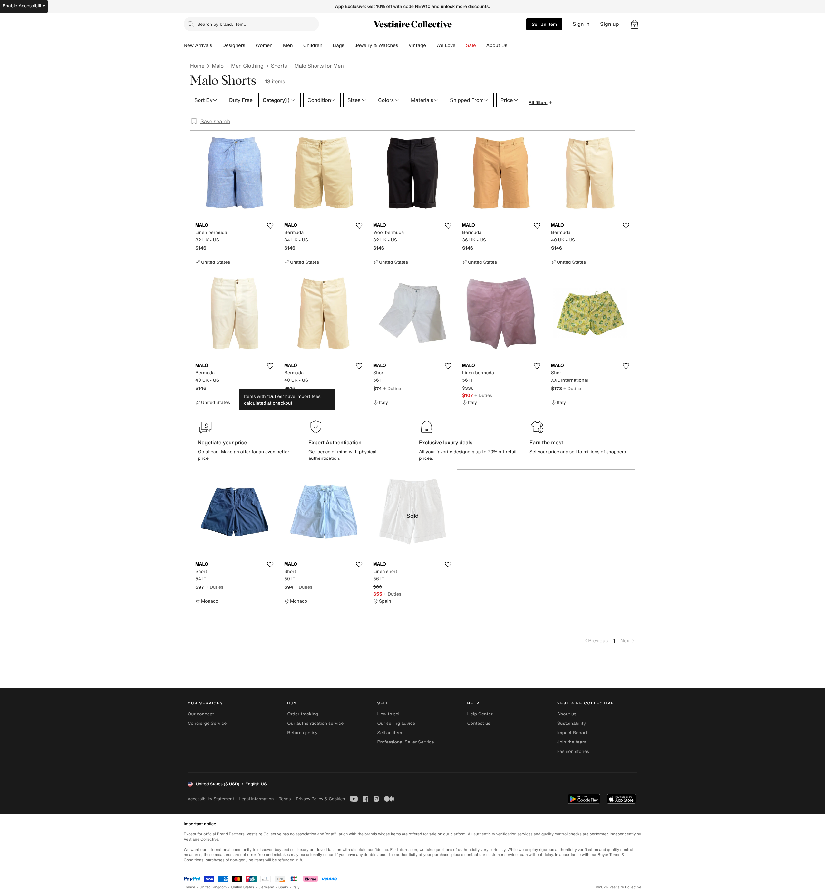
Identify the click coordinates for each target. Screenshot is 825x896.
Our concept (201, 714)
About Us (496, 45)
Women (264, 45)
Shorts (279, 66)
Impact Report (572, 732)
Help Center (480, 714)
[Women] (277, 45)
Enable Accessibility (24, 6)
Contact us (478, 723)
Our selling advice (396, 723)
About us (566, 714)
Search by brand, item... (222, 24)
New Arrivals (198, 45)
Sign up (609, 24)
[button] (634, 24)
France (189, 887)
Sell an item (544, 24)
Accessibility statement (211, 799)
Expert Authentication (335, 442)
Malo (218, 66)
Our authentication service (315, 723)
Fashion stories (573, 751)
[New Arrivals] (217, 45)
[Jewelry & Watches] (403, 45)
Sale (471, 45)
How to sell (388, 714)
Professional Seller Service (405, 742)
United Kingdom (213, 887)
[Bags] (349, 45)
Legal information (256, 799)
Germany (266, 887)
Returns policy (302, 732)
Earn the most (546, 442)
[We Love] (460, 45)
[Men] (298, 45)
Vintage (417, 45)
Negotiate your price (222, 442)
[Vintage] (431, 45)
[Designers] (250, 45)
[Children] (327, 45)
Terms (285, 799)
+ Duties (392, 388)
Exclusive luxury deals (445, 442)
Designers (233, 45)
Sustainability (571, 723)
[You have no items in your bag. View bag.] (634, 24)
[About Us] (512, 45)
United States (242, 887)
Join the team (571, 742)
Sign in (581, 24)
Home (197, 66)
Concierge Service (207, 723)
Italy (296, 887)
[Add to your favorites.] (270, 226)
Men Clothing (247, 66)
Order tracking (302, 714)
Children (313, 45)
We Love (446, 45)
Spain (283, 887)
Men (288, 45)
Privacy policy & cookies (320, 799)
